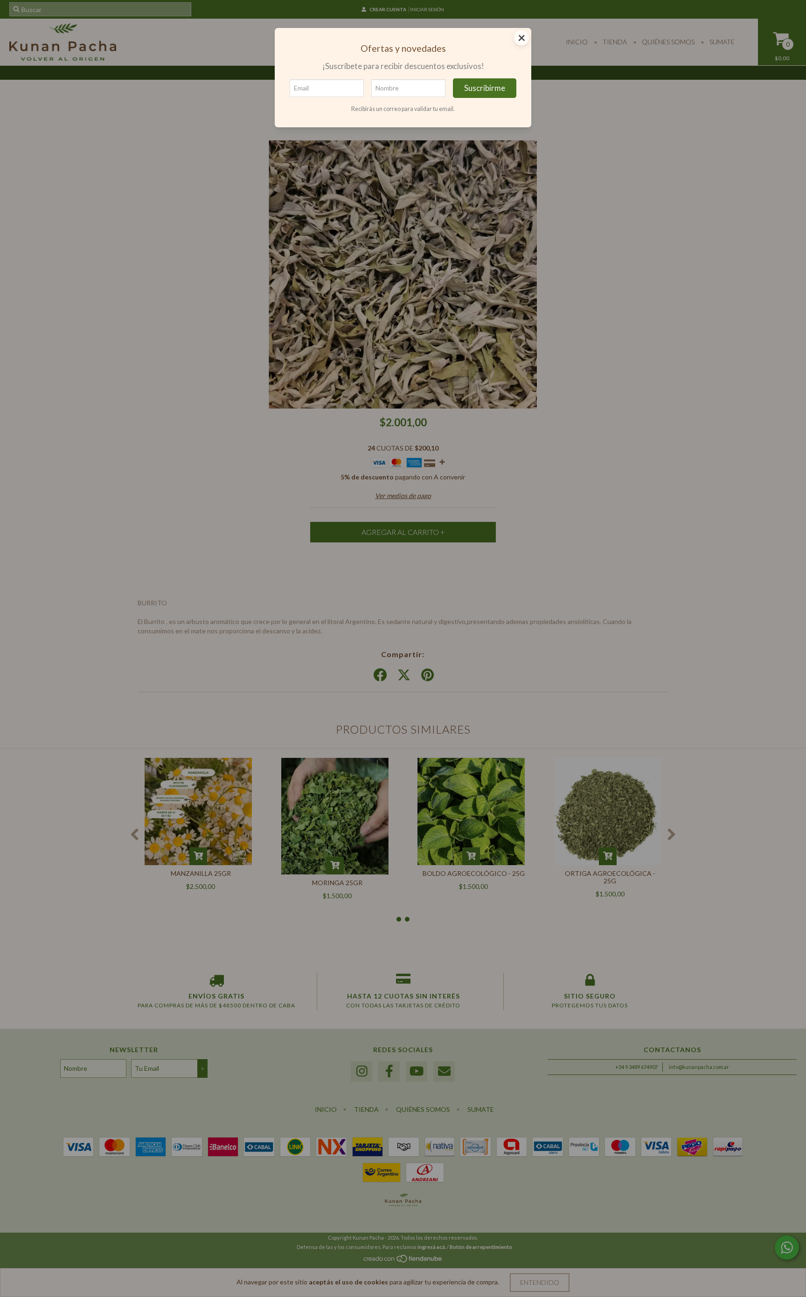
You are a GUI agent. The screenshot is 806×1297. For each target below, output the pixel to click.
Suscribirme (484, 88)
